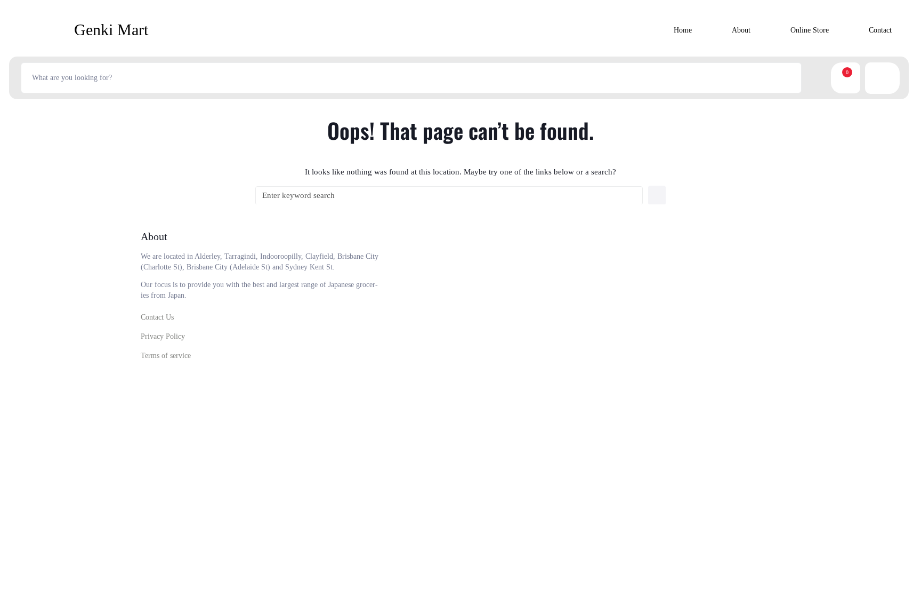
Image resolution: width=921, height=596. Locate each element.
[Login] (889, 78)
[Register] (875, 78)
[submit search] (814, 78)
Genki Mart (111, 29)
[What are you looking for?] (411, 77)
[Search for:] (449, 195)
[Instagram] (689, 354)
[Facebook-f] (661, 354)
